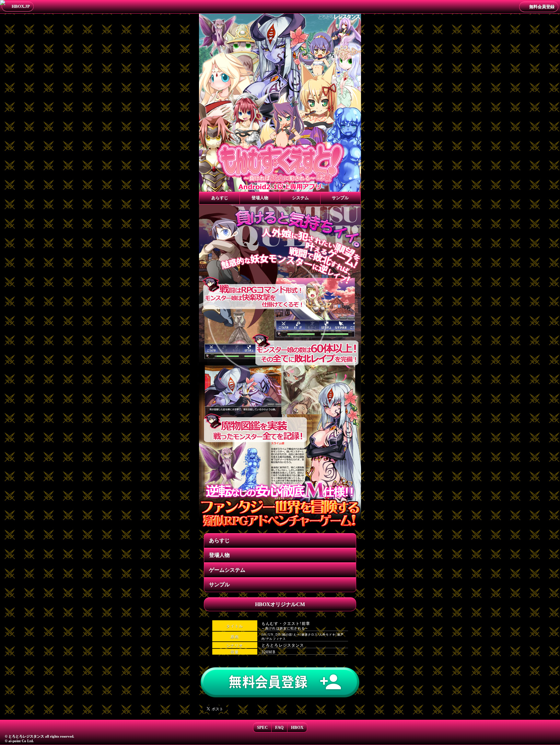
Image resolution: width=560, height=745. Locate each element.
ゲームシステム (227, 570)
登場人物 (219, 555)
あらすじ (219, 540)
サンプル (219, 584)
